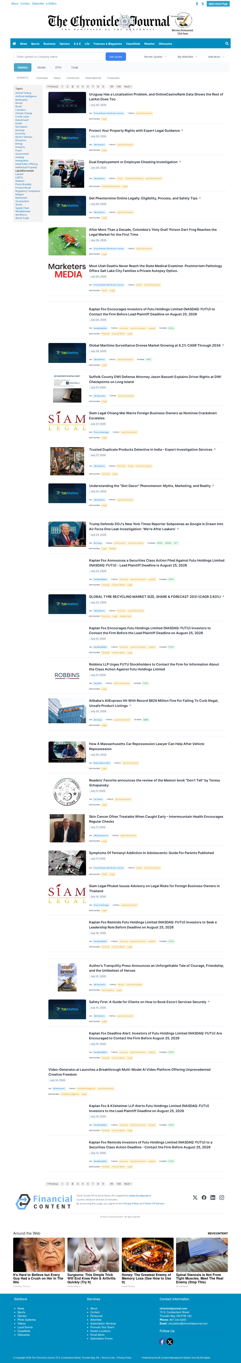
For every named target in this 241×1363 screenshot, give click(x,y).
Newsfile (97, 683)
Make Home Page (218, 3)
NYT (176, 543)
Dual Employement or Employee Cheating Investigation (135, 162)
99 (111, 86)
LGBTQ (19, 177)
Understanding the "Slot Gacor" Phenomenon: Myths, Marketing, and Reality (151, 486)
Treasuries (113, 78)
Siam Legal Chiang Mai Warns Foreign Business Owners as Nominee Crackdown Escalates (153, 415)
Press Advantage (101, 432)
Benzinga (98, 543)
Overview (42, 78)
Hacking (19, 157)
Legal (104, 119)
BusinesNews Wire (102, 763)
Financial (105, 334)
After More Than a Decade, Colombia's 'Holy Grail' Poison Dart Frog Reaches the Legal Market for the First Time (153, 232)
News (57, 78)
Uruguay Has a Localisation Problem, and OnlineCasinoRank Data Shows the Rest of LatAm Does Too (156, 96)
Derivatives (21, 126)
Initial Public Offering (26, 164)
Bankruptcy (21, 99)
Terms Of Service (154, 1203)
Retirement (21, 197)
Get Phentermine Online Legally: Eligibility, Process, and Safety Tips (145, 198)
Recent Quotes (153, 56)
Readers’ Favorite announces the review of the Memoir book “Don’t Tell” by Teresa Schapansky (154, 782)
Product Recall (23, 187)
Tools (74, 67)
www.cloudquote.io (140, 1195)
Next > (127, 86)
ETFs (58, 67)
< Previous (52, 86)
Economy (20, 133)
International (93, 78)
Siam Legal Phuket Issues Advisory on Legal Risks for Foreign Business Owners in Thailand (154, 888)
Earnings (19, 130)
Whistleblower (23, 211)
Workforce (21, 214)
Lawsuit (19, 174)
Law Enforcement (24, 170)
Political (112, 548)
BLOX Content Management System (173, 1357)
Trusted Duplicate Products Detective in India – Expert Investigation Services (152, 449)
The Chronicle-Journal (43, 1357)
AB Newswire (99, 396)
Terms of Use (108, 1357)
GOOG (159, 543)
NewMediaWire (100, 328)
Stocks (41, 67)
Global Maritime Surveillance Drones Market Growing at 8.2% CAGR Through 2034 (156, 345)
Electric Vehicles (23, 137)
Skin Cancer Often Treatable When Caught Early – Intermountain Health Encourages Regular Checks (156, 819)
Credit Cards (22, 116)
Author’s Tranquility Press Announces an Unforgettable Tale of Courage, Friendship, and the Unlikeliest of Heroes (156, 968)
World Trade (22, 218)
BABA (145, 720)
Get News (98, 799)
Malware (19, 180)
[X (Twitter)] (195, 1202)
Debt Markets (108, 990)
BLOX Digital (203, 1357)
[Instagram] (222, 1202)
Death (18, 123)
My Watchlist (185, 56)
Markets (23, 67)
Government (22, 153)
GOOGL (168, 543)
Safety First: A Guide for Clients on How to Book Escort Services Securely (149, 1002)
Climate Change (23, 113)
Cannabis (20, 109)
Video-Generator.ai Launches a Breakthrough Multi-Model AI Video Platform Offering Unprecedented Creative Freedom (129, 1072)
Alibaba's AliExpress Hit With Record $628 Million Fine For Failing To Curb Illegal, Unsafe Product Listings (153, 703)
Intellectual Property (26, 167)
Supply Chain (22, 208)
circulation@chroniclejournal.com (188, 1323)
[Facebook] (204, 1202)
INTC (148, 359)
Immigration (21, 160)
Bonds (18, 103)
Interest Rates (118, 334)
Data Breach (22, 120)
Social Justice (22, 201)
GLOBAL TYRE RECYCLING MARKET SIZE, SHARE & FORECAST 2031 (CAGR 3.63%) (156, 597)
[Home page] (120, 23)
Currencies (73, 78)
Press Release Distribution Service (109, 113)
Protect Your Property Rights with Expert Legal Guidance (136, 131)
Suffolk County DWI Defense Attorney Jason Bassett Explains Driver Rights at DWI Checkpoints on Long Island (155, 379)
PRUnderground (101, 835)
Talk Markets (99, 145)
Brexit (18, 106)
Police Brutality (23, 184)
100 (119, 86)
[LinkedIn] (213, 1202)
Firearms (20, 147)
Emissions (20, 140)
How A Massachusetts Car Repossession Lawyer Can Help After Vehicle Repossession (146, 746)
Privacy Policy (131, 1203)
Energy (19, 143)
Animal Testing (23, 93)
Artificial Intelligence (26, 96)
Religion (19, 194)
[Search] (227, 43)
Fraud (18, 150)
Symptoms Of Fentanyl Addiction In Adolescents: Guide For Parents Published (151, 853)
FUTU (171, 328)
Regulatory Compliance (27, 191)
